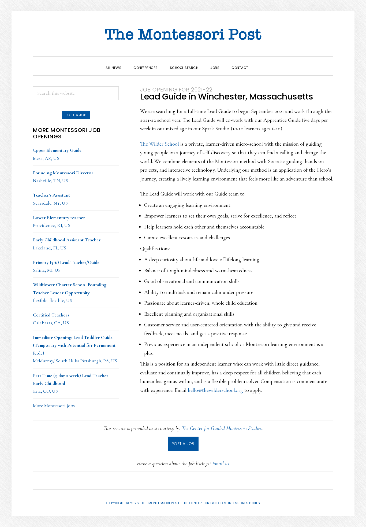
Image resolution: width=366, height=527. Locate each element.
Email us (220, 463)
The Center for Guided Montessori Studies (222, 428)
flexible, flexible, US (69, 292)
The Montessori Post (183, 35)
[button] (260, 63)
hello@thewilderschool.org (215, 390)
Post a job (76, 114)
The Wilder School (159, 144)
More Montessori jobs (54, 405)
